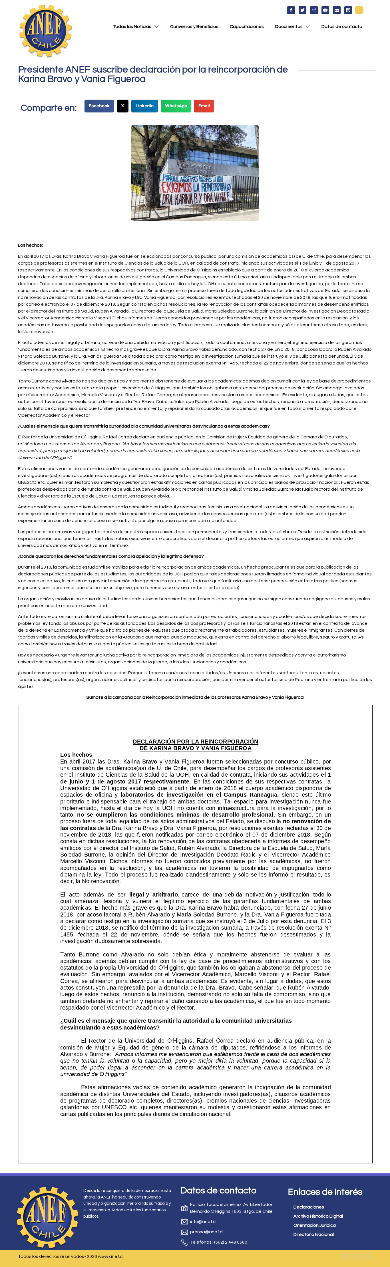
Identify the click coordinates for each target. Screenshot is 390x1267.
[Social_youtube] (325, 10)
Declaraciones (308, 1207)
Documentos (289, 26)
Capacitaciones (247, 26)
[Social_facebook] (291, 10)
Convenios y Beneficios (194, 26)
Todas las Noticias (132, 26)
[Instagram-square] (360, 1256)
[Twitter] (352, 1256)
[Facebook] (343, 1256)
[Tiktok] (368, 1256)
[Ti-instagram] (314, 10)
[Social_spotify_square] (348, 10)
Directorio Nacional (313, 1234)
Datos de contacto (341, 26)
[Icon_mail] (337, 10)
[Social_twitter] (302, 10)
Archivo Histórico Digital (318, 1216)
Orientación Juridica (314, 1225)
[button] (359, 10)
